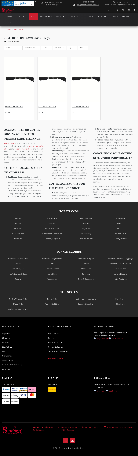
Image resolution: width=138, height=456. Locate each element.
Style (70, 48)
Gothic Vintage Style (18, 299)
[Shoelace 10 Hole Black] (85, 79)
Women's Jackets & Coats (120, 264)
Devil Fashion (86, 218)
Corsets (86, 264)
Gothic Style (7, 360)
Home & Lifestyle (120, 274)
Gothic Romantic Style (18, 309)
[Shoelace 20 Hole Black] (19, 79)
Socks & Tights (18, 269)
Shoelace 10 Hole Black (80, 107)
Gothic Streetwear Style (86, 299)
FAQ (4, 351)
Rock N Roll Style (52, 304)
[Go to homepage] (12, 10)
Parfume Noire (120, 234)
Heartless (18, 229)
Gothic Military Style (86, 304)
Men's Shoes (52, 274)
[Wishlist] (123, 10)
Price (81, 48)
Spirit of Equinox (86, 239)
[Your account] (129, 10)
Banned (18, 223)
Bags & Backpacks (86, 279)
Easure (86, 223)
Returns (5, 342)
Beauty (18, 279)
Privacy (51, 338)
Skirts (52, 264)
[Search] (117, 10)
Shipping (6, 338)
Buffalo (120, 229)
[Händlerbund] (116, 339)
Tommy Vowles (120, 239)
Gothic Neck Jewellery (12, 365)
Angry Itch (86, 229)
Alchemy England (52, 239)
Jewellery (86, 274)
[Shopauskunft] (101, 339)
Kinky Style (52, 299)
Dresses (18, 264)
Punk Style (120, 299)
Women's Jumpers (86, 259)
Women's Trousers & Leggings (120, 259)
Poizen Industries (52, 229)
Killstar (18, 218)
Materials (58, 48)
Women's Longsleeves (52, 259)
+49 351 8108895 (88, 2)
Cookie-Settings (55, 347)
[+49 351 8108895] (65, 440)
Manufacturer (30, 48)
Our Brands (7, 356)
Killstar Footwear (120, 279)
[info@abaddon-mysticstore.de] (72, 440)
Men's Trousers (120, 269)
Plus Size (6, 369)
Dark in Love (120, 218)
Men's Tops (86, 269)
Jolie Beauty (86, 234)
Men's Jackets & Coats (18, 274)
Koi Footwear (18, 234)
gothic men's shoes (24, 149)
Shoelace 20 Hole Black (14, 107)
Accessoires (52, 279)
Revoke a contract (56, 358)
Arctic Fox (18, 239)
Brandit (120, 223)
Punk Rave (52, 218)
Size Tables (7, 347)
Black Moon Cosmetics (52, 234)
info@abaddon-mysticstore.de (88, 5)
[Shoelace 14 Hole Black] (52, 79)
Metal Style (18, 304)
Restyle (52, 223)
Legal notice (53, 334)
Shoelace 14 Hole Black (47, 107)
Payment (6, 334)
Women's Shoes (52, 269)
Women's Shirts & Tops (18, 259)
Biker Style (120, 304)
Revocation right (55, 342)
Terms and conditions (58, 351)
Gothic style (9, 143)
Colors (44, 48)
